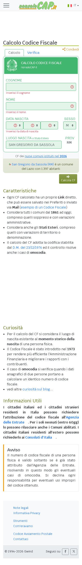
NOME (10, 99)
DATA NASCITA (17, 119)
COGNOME (14, 80)
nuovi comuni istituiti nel (46, 156)
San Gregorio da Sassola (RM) (33, 164)
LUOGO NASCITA (27, 138)
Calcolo (14, 52)
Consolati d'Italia (38, 437)
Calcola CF (68, 180)
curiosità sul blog (36, 389)
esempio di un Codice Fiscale (43, 207)
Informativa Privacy (26, 513)
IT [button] (75, 5)
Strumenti (20, 521)
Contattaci (20, 539)
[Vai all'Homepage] (38, 5)
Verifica (33, 52)
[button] (65, 551)
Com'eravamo (23, 526)
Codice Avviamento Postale (32, 534)
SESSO (69, 119)
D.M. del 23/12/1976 (27, 247)
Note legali (20, 508)
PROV (69, 138)
